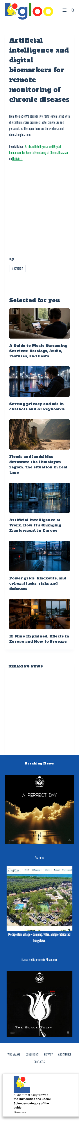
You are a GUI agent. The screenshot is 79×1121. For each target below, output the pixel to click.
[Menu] (64, 10)
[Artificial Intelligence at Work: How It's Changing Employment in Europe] (39, 498)
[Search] (72, 10)
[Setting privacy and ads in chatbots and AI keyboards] (39, 381)
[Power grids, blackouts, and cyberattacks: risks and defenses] (39, 556)
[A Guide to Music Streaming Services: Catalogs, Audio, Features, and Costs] (39, 323)
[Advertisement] (39, 206)
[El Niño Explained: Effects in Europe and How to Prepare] (39, 614)
